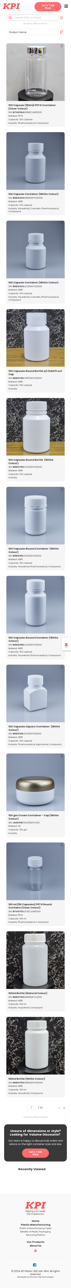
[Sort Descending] (61, 32)
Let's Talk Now (35, 1153)
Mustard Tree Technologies (42, 1277)
